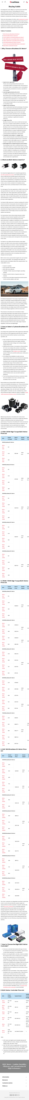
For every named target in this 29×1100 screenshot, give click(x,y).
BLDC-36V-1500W (3, 799)
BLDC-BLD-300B (3, 1007)
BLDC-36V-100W (3, 482)
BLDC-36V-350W (3, 609)
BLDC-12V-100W (3, 469)
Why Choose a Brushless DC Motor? (11, 34)
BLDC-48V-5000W (3, 883)
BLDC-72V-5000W (3, 889)
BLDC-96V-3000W (3, 873)
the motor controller (8, 906)
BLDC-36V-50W (3, 460)
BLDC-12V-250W (3, 527)
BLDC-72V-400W (3, 638)
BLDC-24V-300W (3, 562)
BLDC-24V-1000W (3, 764)
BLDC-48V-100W (3, 488)
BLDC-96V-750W (3, 743)
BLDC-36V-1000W (3, 771)
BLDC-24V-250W (3, 533)
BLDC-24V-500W (3, 653)
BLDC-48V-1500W (3, 806)
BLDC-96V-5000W (3, 895)
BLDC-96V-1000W (3, 790)
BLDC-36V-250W (3, 540)
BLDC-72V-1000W (3, 783)
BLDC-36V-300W (3, 568)
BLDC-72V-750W (3, 737)
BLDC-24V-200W (3, 504)
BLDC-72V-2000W (3, 822)
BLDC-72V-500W (3, 666)
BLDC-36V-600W (3, 689)
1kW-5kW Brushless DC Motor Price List (11, 42)
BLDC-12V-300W (3, 556)
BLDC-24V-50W (3, 453)
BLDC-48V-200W (3, 517)
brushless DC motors (23, 19)
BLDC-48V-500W (3, 660)
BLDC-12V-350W (3, 596)
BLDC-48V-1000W (3, 777)
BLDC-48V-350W (3, 615)
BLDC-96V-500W (3, 673)
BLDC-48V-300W (3, 575)
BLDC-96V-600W (3, 708)
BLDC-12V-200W (3, 498)
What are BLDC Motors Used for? (10, 35)
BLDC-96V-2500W (3, 851)
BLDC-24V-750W (3, 718)
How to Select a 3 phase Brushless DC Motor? (13, 37)
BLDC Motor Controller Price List (10, 45)
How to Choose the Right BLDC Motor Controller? (14, 44)
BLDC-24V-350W (3, 602)
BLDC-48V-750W (3, 730)
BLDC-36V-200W (3, 511)
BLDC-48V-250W (3, 546)
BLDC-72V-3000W (3, 867)
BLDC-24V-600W (3, 682)
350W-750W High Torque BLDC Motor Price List (13, 40)
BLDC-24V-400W (3, 625)
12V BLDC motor (16, 351)
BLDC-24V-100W (3, 476)
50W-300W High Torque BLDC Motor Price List (13, 39)
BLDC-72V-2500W (3, 844)
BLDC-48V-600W (3, 695)
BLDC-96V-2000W (3, 828)
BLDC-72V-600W (3, 702)
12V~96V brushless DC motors (7, 174)
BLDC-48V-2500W (3, 838)
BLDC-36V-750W (3, 724)
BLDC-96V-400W (3, 644)
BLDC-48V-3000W (3, 860)
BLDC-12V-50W (3, 447)
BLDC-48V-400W (3, 631)
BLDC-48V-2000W (3, 815)
